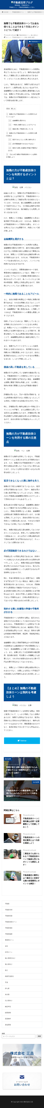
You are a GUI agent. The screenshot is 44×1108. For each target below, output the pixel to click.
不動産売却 (8, 910)
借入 (6, 970)
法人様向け (8, 1000)
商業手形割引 (9, 976)
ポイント (8, 37)
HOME (6, 12)
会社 (6, 946)
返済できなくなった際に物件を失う (22, 139)
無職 (29, 37)
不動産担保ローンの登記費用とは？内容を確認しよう (31, 840)
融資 (33, 37)
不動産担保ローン (18, 12)
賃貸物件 (8, 1019)
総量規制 (8, 1013)
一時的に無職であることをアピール (22, 125)
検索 (3, 1033)
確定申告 (8, 1006)
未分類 (7, 994)
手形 (6, 982)
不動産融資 (8, 934)
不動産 (7, 904)
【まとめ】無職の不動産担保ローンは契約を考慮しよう (21, 155)
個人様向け (34, 35)
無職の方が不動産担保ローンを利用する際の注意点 (21, 134)
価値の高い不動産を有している (21, 129)
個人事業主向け (10, 958)
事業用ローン (9, 940)
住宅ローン (8, 952)
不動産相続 (8, 928)
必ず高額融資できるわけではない (21, 144)
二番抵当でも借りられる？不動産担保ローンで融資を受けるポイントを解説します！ (31, 859)
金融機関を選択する (17, 120)
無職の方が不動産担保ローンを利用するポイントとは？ (21, 115)
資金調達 (8, 1025)
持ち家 (7, 988)
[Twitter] (22, 740)
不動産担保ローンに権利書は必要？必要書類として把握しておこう (31, 822)
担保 (25, 37)
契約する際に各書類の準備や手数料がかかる (22, 149)
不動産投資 (8, 916)
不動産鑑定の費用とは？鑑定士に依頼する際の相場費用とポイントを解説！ (31, 879)
